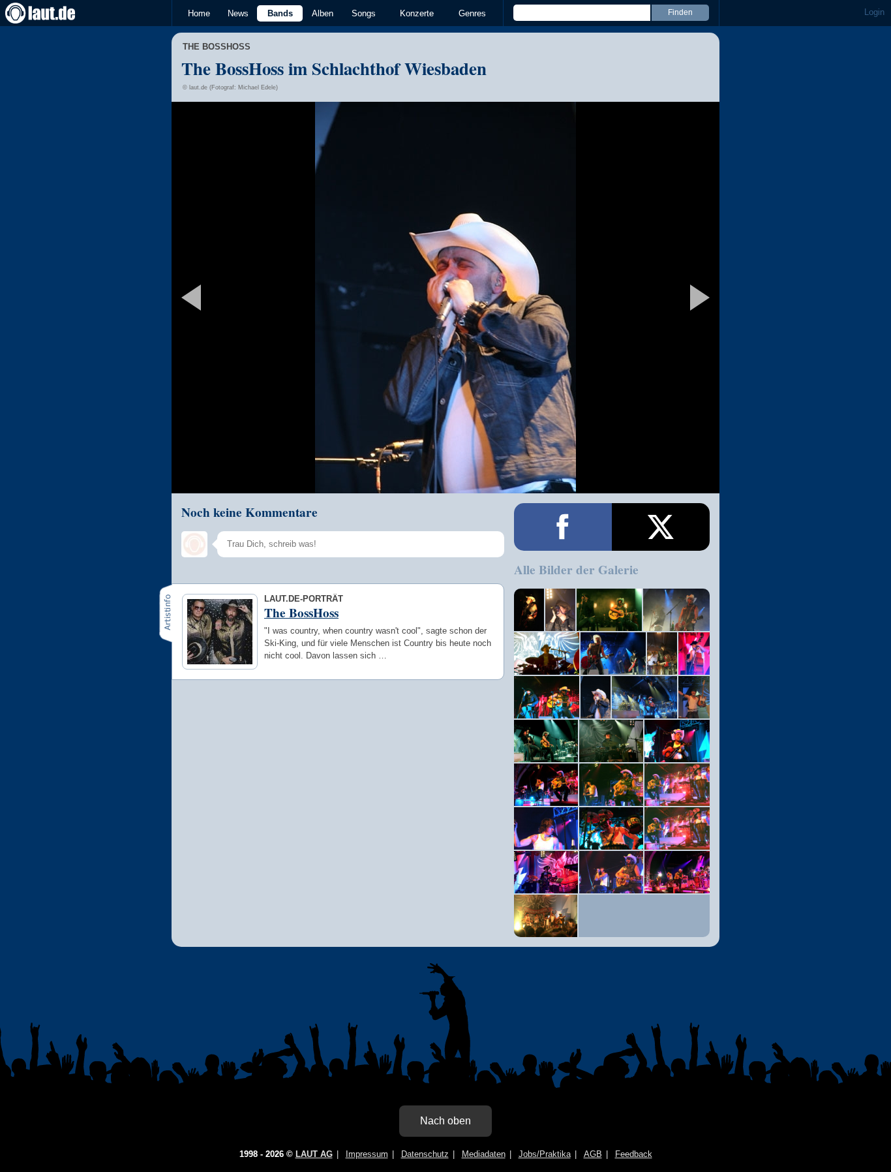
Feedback (633, 1154)
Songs (364, 13)
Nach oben (445, 1120)
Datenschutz (425, 1154)
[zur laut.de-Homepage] (52, 13)
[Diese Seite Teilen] (563, 527)
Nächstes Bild (445, 297)
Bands (280, 13)
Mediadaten (484, 1154)
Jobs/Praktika (545, 1154)
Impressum (367, 1154)
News (238, 13)
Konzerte (417, 13)
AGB (593, 1154)
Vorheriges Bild (262, 297)
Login (874, 12)
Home (199, 13)
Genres (472, 13)
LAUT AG (314, 1154)
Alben (322, 13)
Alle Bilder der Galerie (576, 570)
